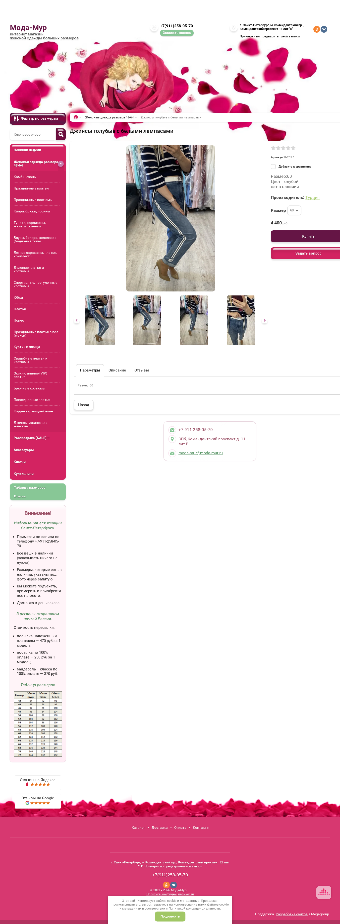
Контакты (201, 828)
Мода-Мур (28, 27)
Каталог (138, 828)
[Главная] (77, 118)
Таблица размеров (30, 487)
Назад (83, 405)
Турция (312, 197)
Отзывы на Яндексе (38, 780)
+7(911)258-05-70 (176, 25)
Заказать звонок (177, 33)
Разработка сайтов (292, 914)
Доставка (160, 828)
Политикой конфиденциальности (194, 908)
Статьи (20, 496)
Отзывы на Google (37, 798)
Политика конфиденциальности (170, 894)
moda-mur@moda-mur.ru (200, 453)
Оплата (180, 828)
